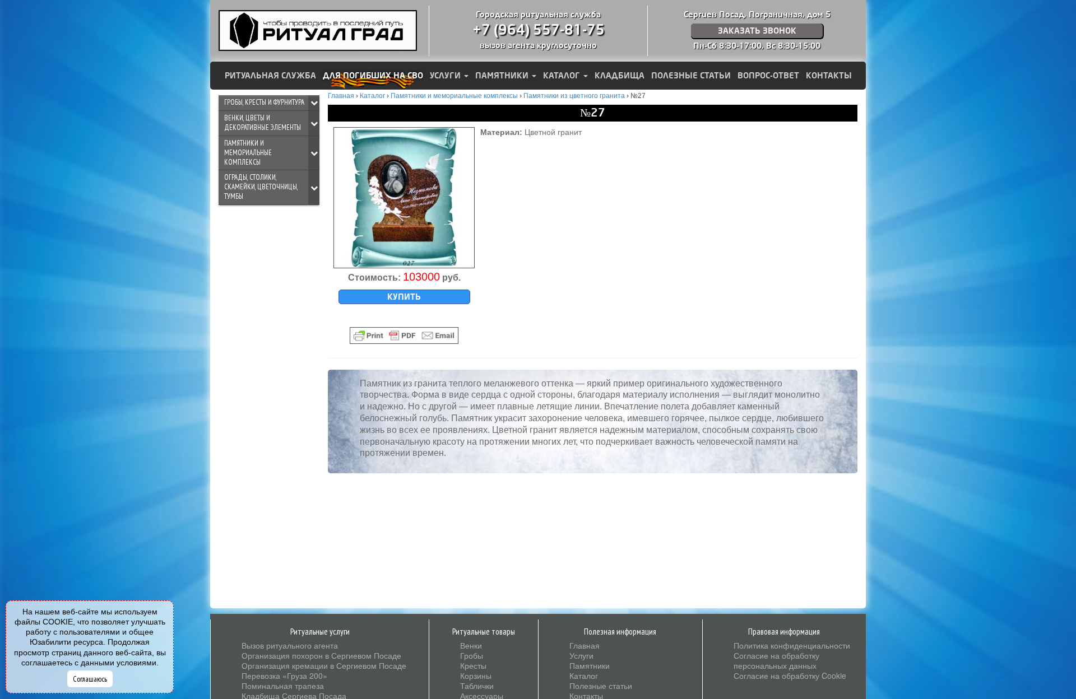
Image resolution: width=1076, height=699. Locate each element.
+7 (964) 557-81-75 (538, 30)
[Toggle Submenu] (313, 102)
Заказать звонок (757, 30)
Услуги (446, 75)
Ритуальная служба (270, 75)
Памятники (503, 75)
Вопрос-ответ (768, 75)
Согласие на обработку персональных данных (776, 660)
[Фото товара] (404, 197)
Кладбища (619, 75)
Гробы (471, 655)
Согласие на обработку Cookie (790, 675)
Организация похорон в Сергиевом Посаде (321, 655)
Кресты (473, 665)
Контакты (829, 75)
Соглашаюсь (90, 679)
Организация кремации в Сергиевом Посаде (324, 665)
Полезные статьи (691, 75)
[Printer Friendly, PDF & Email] (404, 335)
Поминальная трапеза (283, 685)
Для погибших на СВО (373, 75)
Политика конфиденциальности (792, 645)
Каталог (562, 75)
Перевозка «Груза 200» (284, 675)
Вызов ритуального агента (290, 645)
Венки (471, 645)
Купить (404, 296)
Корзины (475, 675)
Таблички (477, 685)
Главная (584, 645)
